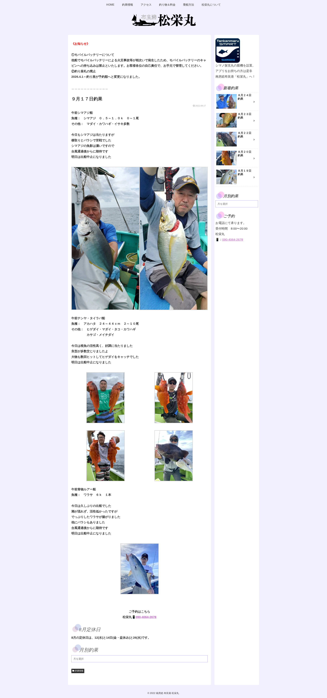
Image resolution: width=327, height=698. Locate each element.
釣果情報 (79, 671)
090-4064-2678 (146, 617)
